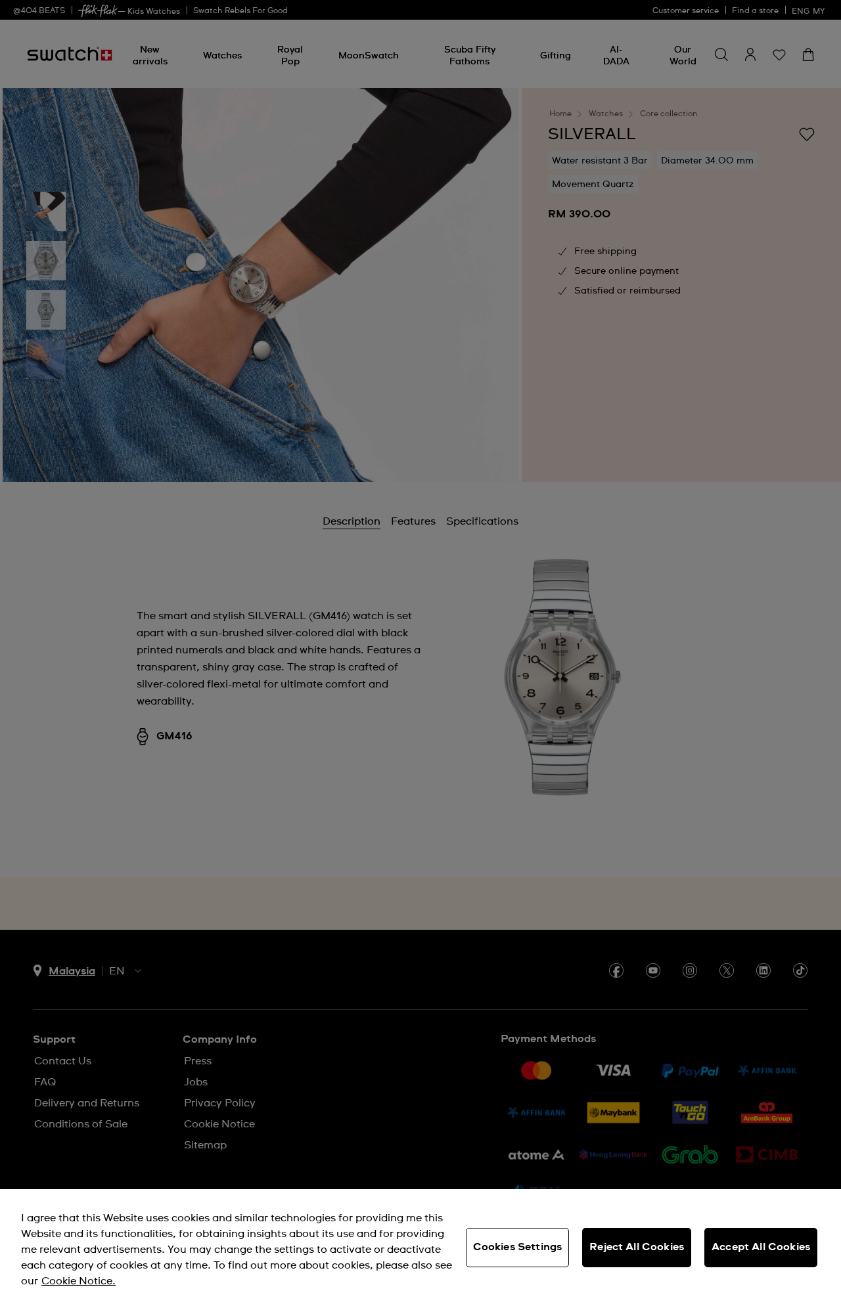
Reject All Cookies (636, 1247)
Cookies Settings (517, 1247)
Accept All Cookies (761, 1247)
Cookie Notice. (78, 1281)
